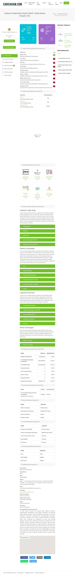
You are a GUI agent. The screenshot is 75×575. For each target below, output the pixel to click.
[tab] (37, 226)
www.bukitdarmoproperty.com (27, 492)
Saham (44, 2)
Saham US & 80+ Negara (64, 73)
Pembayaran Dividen (29, 305)
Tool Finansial (50, 3)
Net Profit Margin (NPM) (30, 240)
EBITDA (25, 231)
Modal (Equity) (27, 270)
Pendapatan (26, 226)
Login (66, 3)
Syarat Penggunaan (39, 572)
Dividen (25, 323)
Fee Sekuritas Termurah (64, 58)
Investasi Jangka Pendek (30, 279)
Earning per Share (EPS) (30, 244)
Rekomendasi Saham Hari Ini (65, 61)
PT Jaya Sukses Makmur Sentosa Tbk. (68, 35)
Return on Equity (28, 345)
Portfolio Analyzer (10, 47)
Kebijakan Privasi (29, 572)
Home (26, 2)
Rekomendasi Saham (32, 3)
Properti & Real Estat (62, 13)
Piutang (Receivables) (29, 275)
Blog (61, 2)
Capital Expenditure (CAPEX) (31, 310)
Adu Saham (38, 3)
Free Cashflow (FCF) (29, 314)
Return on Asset (27, 340)
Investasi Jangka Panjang (30, 284)
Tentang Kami (20, 572)
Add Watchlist (10, 40)
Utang (25, 288)
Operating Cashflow (29, 319)
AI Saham (57, 3)
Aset (24, 266)
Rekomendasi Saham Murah (65, 70)
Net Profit (26, 235)
